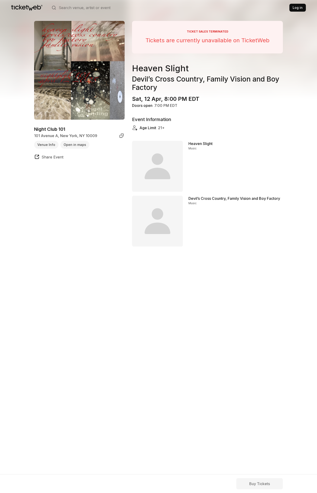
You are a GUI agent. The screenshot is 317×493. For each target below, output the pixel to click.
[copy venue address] (122, 136)
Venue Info (46, 144)
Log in (298, 8)
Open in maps (75, 144)
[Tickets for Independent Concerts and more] (26, 7)
